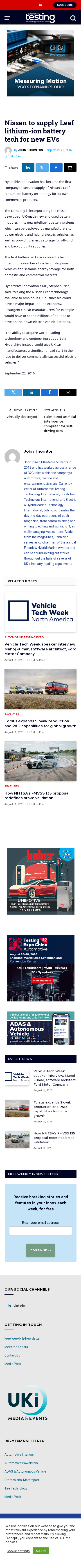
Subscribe (65, 4)
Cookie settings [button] (18, 1551)
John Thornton (30, 150)
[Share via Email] (70, 167)
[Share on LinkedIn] (28, 167)
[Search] (72, 18)
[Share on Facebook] (56, 167)
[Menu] (7, 18)
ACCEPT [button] (41, 1551)
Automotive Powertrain (21, 1463)
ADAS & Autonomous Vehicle (25, 1471)
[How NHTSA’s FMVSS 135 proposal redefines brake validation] (40, 761)
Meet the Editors (16, 1347)
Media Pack (12, 1364)
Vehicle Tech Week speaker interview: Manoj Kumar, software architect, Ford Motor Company (40, 649)
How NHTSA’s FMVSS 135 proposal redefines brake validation (54, 1137)
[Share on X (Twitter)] (42, 167)
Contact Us (12, 1355)
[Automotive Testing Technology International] (40, 18)
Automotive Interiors (19, 1454)
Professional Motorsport (21, 1480)
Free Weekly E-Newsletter (22, 1338)
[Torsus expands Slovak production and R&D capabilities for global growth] (40, 689)
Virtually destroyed (22, 417)
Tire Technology (15, 1488)
